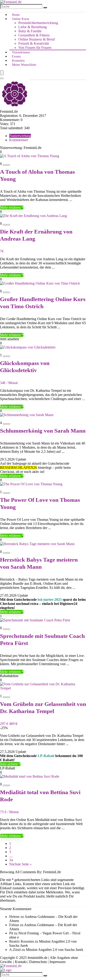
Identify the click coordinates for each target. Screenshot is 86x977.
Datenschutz (38, 962)
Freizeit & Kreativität (33, 43)
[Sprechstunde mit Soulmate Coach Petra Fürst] (35, 620)
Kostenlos (18, 60)
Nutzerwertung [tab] (20, 136)
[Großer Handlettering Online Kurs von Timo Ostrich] (40, 283)
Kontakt (21, 962)
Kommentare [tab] (18, 140)
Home (16, 14)
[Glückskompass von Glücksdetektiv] (28, 347)
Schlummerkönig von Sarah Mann (43, 431)
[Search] (2, 78)
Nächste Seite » (20, 864)
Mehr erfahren (11, 207)
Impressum (57, 962)
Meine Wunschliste (24, 64)
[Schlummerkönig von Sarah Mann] (26, 415)
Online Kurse (20, 19)
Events (16, 56)
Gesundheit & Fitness (34, 35)
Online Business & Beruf (36, 39)
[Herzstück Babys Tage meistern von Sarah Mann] (37, 544)
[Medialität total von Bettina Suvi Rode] (29, 776)
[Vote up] (8, 165)
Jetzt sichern (9, 764)
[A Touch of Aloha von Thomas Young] (29, 156)
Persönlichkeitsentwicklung (38, 23)
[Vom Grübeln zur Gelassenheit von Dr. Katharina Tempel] (43, 688)
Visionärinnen (21, 52)
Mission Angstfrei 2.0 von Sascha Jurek (54, 950)
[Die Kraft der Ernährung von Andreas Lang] (33, 216)
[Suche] (45, 7)
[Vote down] (4, 165)
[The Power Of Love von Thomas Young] (31, 484)
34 (11, 860)
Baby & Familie (30, 31)
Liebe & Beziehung (32, 27)
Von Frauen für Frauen (34, 47)
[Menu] (2, 72)
